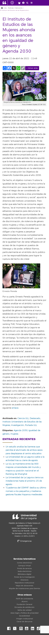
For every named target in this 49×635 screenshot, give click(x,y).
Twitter (15, 627)
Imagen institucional (24, 619)
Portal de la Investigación (24, 577)
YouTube (27, 627)
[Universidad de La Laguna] (14, 2)
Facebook (9, 627)
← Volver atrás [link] (32, 68)
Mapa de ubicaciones (24, 586)
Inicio (2, 8)
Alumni (25, 602)
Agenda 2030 (21, 430)
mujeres (14, 434)
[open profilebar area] (19, 3)
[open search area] (27, 3)
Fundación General (24, 604)
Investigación (17, 425)
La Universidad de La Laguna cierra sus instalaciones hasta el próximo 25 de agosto (24, 481)
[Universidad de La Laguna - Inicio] (5, 2)
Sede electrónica (24, 571)
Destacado (35, 418)
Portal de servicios (24, 569)
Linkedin (33, 627)
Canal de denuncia (24, 622)
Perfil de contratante (24, 599)
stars (24, 549)
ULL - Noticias (9, 8)
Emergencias (26, 541)
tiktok (39, 627)
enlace (15, 408)
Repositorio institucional (24, 583)
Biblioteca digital (24, 574)
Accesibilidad (24, 616)
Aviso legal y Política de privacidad (24, 613)
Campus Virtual (24, 566)
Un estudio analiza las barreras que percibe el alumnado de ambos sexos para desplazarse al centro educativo (24, 450)
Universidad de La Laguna (24, 517)
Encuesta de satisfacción (24, 607)
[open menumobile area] (32, 3)
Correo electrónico (24, 563)
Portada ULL (31, 425)
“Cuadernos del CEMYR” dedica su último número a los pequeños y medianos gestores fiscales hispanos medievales (26, 491)
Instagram (21, 627)
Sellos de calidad (25, 610)
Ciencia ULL (19, 8)
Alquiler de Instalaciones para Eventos (24, 589)
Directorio (24, 580)
